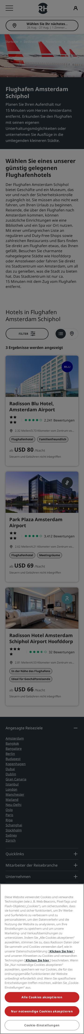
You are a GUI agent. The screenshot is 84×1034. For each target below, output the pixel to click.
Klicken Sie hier (61, 951)
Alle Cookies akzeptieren (42, 997)
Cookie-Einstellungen (42, 1025)
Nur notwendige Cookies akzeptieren (42, 1011)
